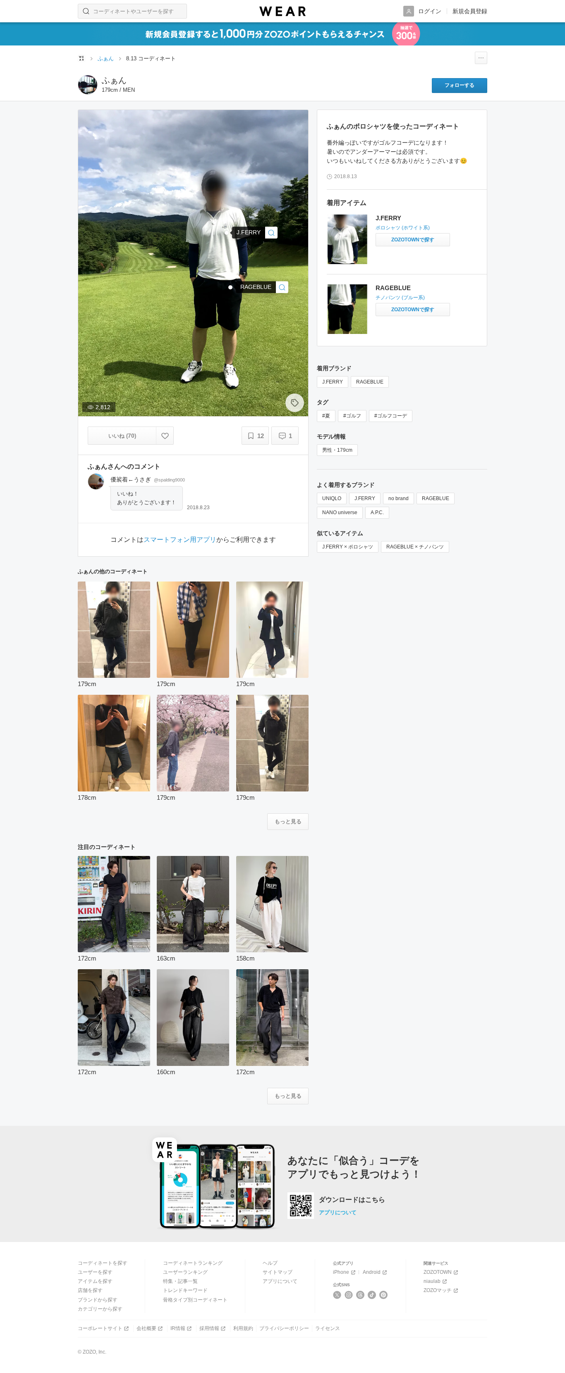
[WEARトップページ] (81, 58)
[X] (337, 1295)
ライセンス (327, 1328)
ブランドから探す (97, 1300)
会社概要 (146, 1328)
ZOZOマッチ (438, 1290)
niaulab (432, 1281)
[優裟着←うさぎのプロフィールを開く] (96, 481)
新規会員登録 (469, 11)
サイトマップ (277, 1272)
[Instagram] (349, 1295)
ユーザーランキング (185, 1272)
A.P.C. (377, 512)
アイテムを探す (95, 1281)
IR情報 (177, 1328)
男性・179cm (337, 450)
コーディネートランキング (193, 1263)
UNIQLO (331, 498)
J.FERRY (388, 218)
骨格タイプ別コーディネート (195, 1300)
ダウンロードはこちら (352, 1200)
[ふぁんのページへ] (88, 85)
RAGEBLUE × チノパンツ (415, 547)
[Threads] (360, 1295)
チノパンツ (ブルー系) (400, 297)
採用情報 (209, 1328)
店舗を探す (90, 1290)
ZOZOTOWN (438, 1272)
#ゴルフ (352, 416)
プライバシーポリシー (284, 1328)
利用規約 (243, 1328)
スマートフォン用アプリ (180, 539)
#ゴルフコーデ (390, 416)
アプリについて (338, 1212)
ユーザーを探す (95, 1272)
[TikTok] (372, 1295)
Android (372, 1272)
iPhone (341, 1272)
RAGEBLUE (393, 287)
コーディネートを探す (102, 1263)
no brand (398, 498)
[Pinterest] (383, 1295)
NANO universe (339, 512)
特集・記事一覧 (180, 1281)
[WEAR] (282, 11)
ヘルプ (270, 1263)
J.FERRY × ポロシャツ (347, 547)
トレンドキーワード (185, 1290)
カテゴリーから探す (100, 1309)
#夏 (326, 416)
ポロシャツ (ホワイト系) (403, 228)
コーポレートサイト (100, 1328)
